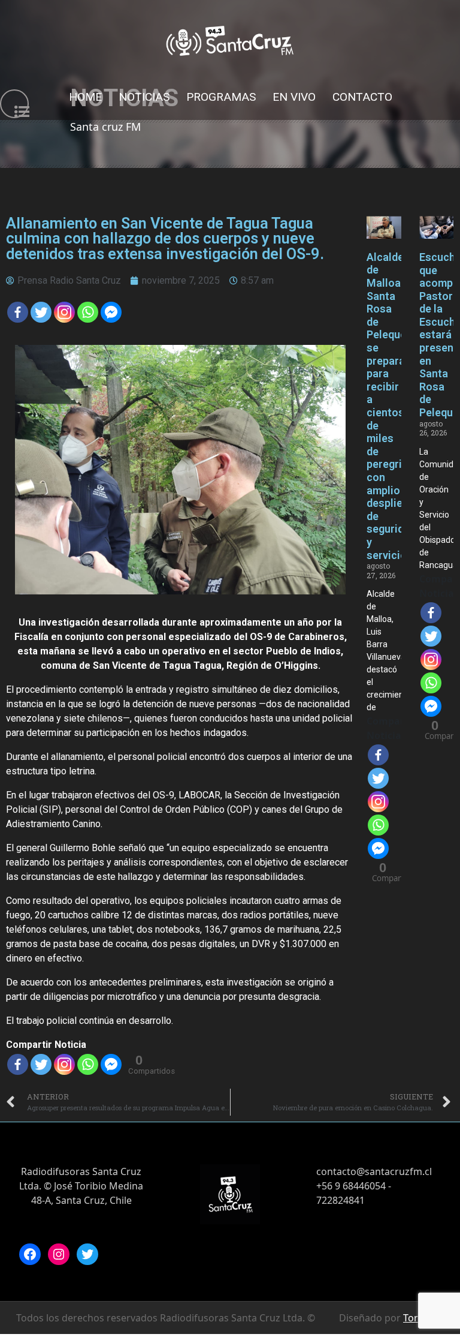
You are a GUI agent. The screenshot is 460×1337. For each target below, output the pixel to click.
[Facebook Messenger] (111, 312)
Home (85, 97)
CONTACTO (362, 97)
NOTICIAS (144, 97)
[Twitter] (41, 312)
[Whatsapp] (87, 312)
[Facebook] (17, 312)
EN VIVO (294, 97)
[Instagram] (58, 1254)
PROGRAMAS (221, 97)
